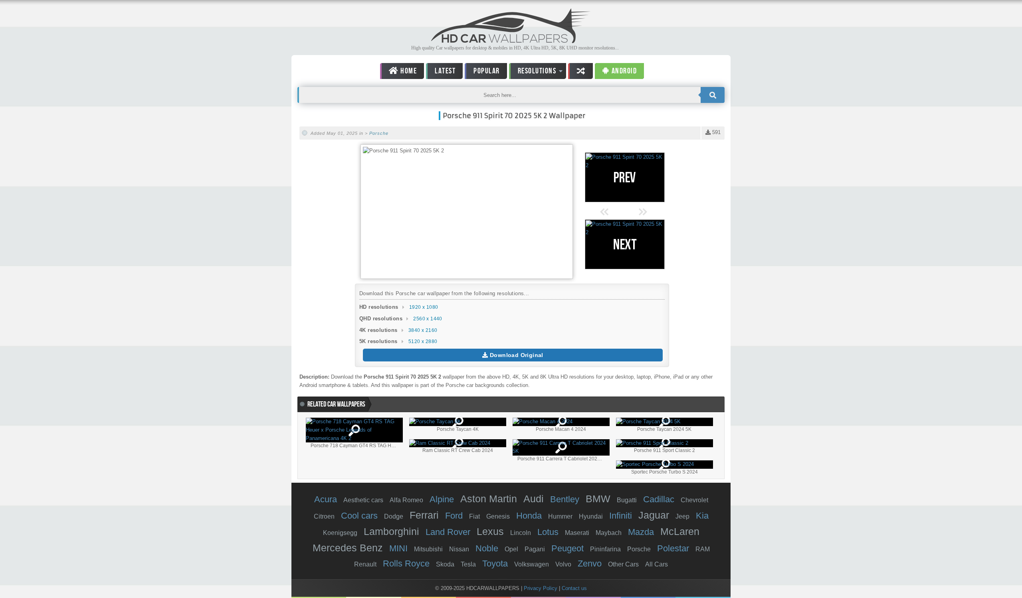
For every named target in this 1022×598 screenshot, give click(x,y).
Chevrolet (694, 500)
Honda (529, 516)
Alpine (442, 499)
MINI (398, 548)
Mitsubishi (428, 549)
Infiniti (620, 516)
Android (623, 71)
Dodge (393, 516)
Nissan (459, 549)
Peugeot (567, 548)
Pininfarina (605, 549)
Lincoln (520, 532)
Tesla (468, 564)
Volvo (563, 564)
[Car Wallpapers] (511, 40)
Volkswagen (531, 564)
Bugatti (627, 500)
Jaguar (653, 515)
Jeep (682, 516)
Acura (325, 499)
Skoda (445, 564)
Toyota (495, 563)
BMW (598, 498)
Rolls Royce (406, 563)
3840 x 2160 (422, 330)
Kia (702, 516)
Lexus (490, 531)
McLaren (679, 531)
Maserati (577, 532)
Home (408, 71)
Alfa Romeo (406, 500)
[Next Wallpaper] (625, 244)
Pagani (535, 549)
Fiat (474, 516)
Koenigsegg (340, 532)
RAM (702, 549)
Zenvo (590, 563)
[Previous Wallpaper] (625, 177)
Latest (445, 71)
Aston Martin (488, 498)
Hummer (560, 516)
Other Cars (623, 564)
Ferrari (424, 515)
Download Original (515, 355)
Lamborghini (391, 531)
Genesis (498, 516)
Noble (486, 548)
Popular (486, 71)
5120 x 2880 (422, 341)
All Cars (656, 564)
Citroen (324, 516)
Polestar (673, 548)
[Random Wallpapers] (580, 71)
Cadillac (658, 499)
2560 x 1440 (427, 319)
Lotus (548, 532)
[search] (713, 95)
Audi (533, 498)
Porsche (378, 133)
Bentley (564, 499)
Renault (365, 564)
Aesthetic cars (363, 500)
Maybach (609, 532)
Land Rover (448, 532)
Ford (454, 516)
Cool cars (359, 516)
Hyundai (591, 516)
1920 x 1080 (423, 307)
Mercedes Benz (348, 547)
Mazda (641, 532)
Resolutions (533, 72)
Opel (511, 549)
